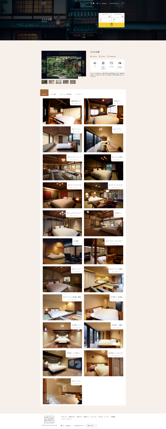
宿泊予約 (44, 94)
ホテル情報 (53, 94)
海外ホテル (79, 417)
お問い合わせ (90, 425)
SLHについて (64, 417)
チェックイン (105, 14)
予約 (111, 26)
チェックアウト (118, 14)
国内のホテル (72, 417)
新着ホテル (86, 417)
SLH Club (100, 417)
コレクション (93, 417)
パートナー (107, 417)
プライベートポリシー (66, 419)
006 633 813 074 (115, 3)
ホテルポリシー (79, 94)
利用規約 (113, 417)
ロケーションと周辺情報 (65, 94)
